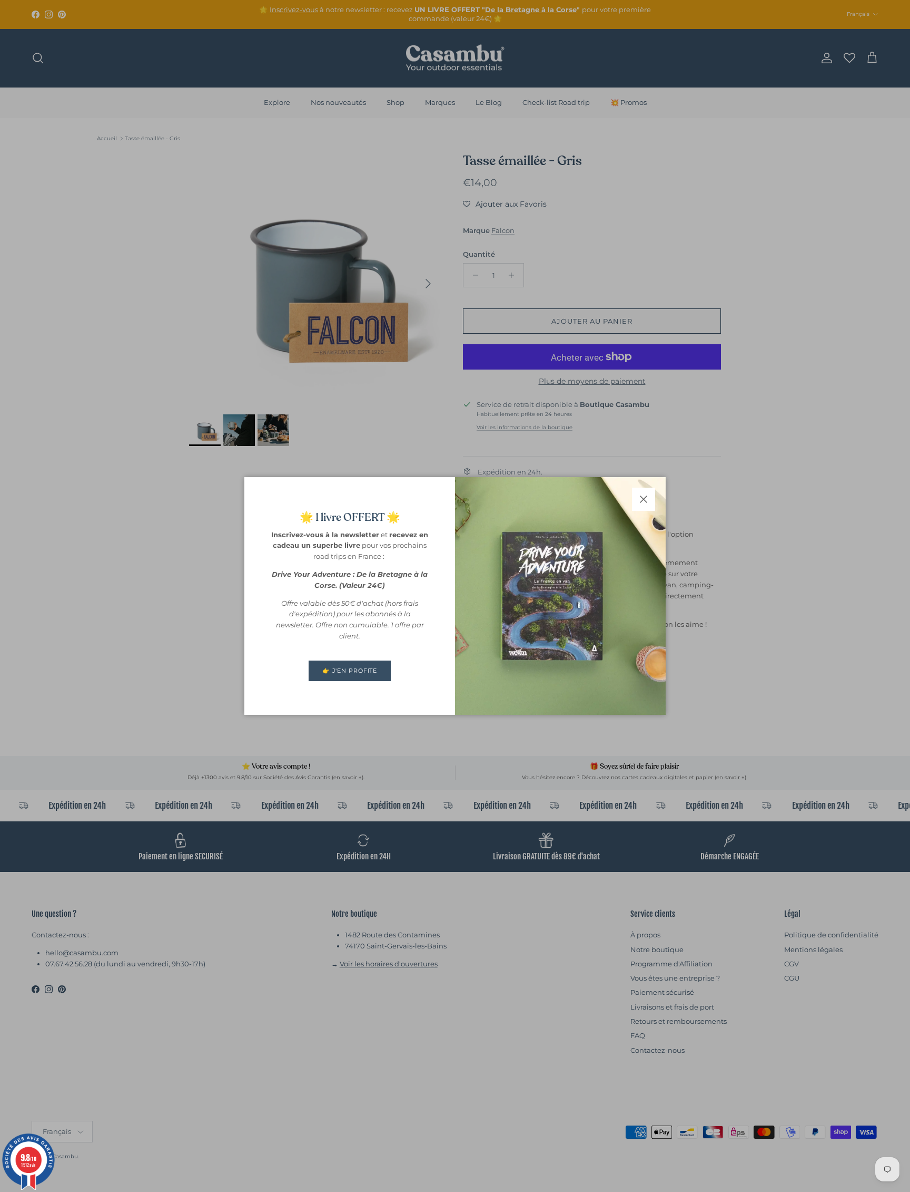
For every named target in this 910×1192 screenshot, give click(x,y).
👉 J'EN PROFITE (349, 670)
